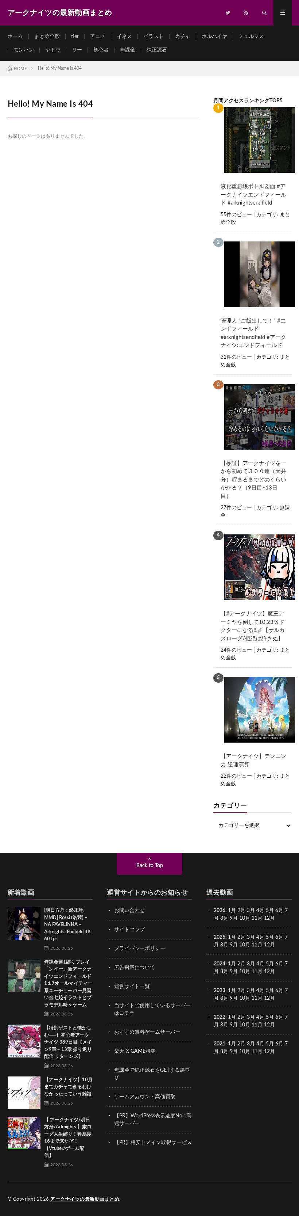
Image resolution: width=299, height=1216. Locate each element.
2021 (219, 1044)
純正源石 (157, 50)
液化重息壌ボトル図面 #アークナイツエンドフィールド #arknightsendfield (253, 195)
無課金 (127, 50)
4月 (260, 910)
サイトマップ (129, 929)
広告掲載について (134, 967)
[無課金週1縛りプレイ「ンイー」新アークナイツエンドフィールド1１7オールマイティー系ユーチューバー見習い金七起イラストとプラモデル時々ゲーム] (24, 975)
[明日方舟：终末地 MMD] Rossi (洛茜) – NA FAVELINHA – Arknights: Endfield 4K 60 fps (67, 924)
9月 (234, 945)
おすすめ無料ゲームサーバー (147, 1032)
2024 (219, 964)
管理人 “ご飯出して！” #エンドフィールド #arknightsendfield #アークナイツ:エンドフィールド (253, 333)
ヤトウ (53, 50)
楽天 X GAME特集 (135, 1051)
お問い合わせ (129, 910)
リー (77, 50)
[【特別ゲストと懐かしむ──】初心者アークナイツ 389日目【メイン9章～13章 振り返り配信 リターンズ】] (24, 1041)
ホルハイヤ (214, 36)
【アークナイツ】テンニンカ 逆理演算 (253, 760)
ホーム (15, 36)
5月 (270, 910)
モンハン (23, 50)
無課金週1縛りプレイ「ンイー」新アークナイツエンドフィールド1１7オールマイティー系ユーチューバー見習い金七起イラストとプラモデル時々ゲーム (68, 983)
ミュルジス (251, 36)
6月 (279, 910)
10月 (244, 945)
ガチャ (182, 36)
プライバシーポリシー (139, 948)
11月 (257, 945)
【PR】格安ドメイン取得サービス (153, 1142)
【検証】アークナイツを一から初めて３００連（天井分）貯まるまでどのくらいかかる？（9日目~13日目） (253, 480)
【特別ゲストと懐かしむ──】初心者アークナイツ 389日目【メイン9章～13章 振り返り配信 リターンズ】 (68, 1042)
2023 (219, 990)
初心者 (101, 50)
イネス (124, 36)
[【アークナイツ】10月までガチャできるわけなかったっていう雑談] (24, 1092)
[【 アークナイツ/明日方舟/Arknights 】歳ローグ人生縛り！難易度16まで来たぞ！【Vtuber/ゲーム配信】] (24, 1133)
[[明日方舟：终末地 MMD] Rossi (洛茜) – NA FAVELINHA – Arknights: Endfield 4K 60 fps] (24, 923)
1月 (232, 910)
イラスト (153, 36)
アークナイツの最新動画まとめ (84, 1199)
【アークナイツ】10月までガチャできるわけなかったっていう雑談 (68, 1087)
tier (75, 36)
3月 (251, 910)
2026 (219, 910)
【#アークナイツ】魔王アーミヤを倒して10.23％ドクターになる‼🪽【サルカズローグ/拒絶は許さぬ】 (253, 626)
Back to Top (149, 865)
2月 (241, 910)
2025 (219, 937)
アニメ (97, 36)
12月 (269, 945)
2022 (219, 1017)
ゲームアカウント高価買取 (144, 1096)
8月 (224, 918)
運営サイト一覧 (132, 986)
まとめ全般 (47, 36)
